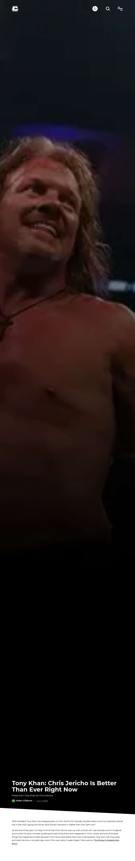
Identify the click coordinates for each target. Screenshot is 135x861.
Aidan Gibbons (24, 800)
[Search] (107, 8)
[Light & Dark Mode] (95, 8)
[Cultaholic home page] (52, 9)
